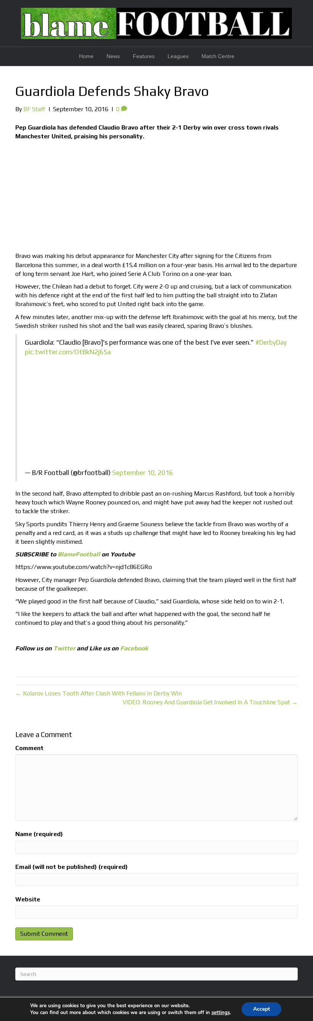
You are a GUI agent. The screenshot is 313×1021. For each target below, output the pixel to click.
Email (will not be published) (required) (71, 866)
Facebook (134, 648)
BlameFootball (79, 554)
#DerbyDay (271, 342)
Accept (261, 1009)
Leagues (178, 56)
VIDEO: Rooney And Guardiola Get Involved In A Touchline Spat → (210, 702)
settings (220, 1012)
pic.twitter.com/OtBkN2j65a (68, 352)
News (113, 56)
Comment (29, 748)
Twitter (64, 648)
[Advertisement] (156, 197)
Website (27, 899)
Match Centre (218, 56)
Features (144, 56)
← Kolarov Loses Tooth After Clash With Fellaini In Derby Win (98, 693)
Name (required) (39, 834)
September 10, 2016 (142, 472)
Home (86, 56)
